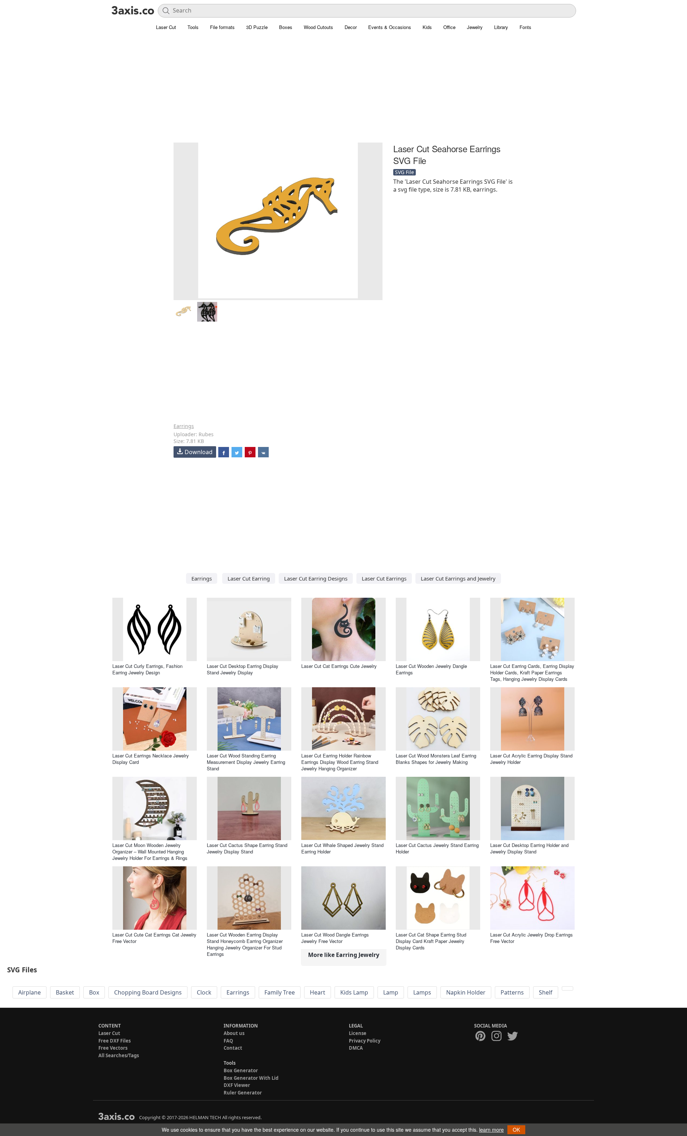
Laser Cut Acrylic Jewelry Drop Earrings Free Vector (531, 937)
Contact (233, 1048)
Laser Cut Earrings (384, 578)
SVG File (404, 172)
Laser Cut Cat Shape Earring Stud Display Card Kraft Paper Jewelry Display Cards (431, 941)
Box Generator (241, 1070)
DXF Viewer (237, 1085)
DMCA (356, 1048)
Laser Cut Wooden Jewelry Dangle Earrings (431, 669)
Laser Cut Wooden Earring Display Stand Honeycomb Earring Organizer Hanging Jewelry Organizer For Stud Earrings (245, 944)
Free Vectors (112, 1048)
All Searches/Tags (118, 1055)
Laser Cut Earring (249, 578)
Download (199, 452)
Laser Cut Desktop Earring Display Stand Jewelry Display (242, 669)
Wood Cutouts (318, 27)
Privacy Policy (364, 1041)
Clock (204, 992)
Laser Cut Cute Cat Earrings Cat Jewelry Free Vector (154, 937)
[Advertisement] (343, 91)
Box (94, 992)
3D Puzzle (257, 27)
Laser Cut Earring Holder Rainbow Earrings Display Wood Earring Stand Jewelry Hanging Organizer (339, 762)
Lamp (390, 992)
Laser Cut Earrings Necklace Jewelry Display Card (150, 758)
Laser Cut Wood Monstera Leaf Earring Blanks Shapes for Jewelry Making (436, 758)
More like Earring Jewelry (343, 955)
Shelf (545, 992)
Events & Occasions (389, 27)
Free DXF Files (114, 1041)
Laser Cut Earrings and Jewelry (458, 578)
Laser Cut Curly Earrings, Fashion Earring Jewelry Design (147, 669)
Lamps (422, 992)
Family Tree (279, 992)
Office (449, 27)
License (357, 1033)
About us (234, 1033)
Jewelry (475, 27)
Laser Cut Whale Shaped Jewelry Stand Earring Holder (342, 848)
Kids (427, 27)
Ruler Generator (243, 1092)
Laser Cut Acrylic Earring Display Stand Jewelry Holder (531, 758)
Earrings (184, 426)
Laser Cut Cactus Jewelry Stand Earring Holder (437, 848)
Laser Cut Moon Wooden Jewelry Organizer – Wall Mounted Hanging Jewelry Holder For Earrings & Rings (149, 851)
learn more (491, 1129)
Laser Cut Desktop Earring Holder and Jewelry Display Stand (529, 848)
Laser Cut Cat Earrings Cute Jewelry (339, 666)
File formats (222, 27)
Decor (351, 27)
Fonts (525, 27)
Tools (193, 27)
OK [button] (516, 1129)
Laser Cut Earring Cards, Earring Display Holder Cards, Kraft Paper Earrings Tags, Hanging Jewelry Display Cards (532, 672)
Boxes (285, 27)
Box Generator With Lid (251, 1078)
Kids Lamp (354, 992)
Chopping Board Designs (148, 992)
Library (501, 27)
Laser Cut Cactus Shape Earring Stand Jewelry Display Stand (247, 848)
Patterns (512, 992)
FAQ (228, 1041)
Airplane (29, 992)
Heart (317, 992)
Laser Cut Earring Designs (315, 578)
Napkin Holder (466, 992)
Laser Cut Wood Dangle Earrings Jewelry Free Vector (335, 937)
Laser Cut (166, 27)
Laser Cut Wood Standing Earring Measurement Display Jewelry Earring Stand (246, 762)
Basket (65, 992)
